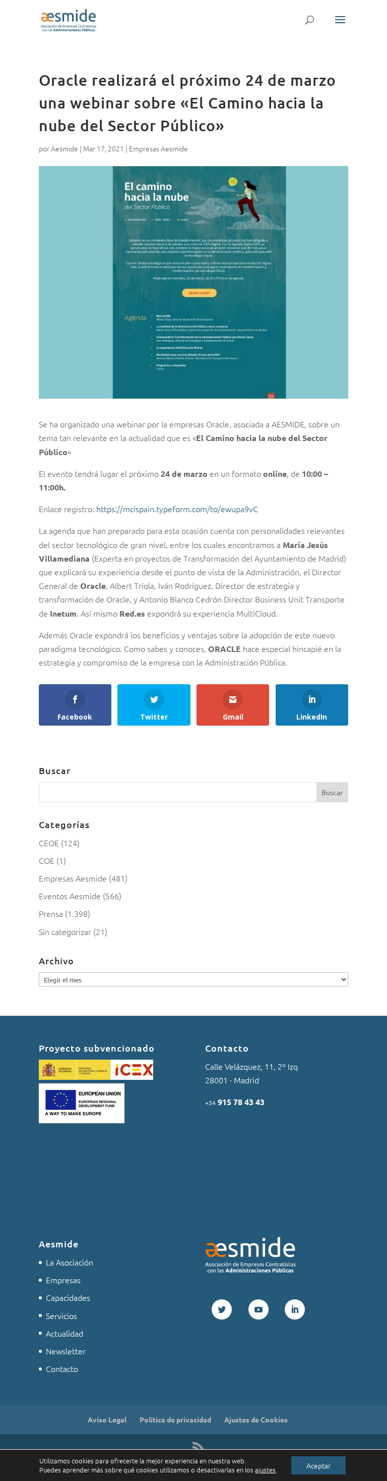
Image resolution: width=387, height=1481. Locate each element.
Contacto (62, 1368)
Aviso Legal (107, 1419)
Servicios (61, 1315)
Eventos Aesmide (70, 895)
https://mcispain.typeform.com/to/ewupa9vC (177, 508)
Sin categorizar (65, 931)
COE (46, 860)
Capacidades (68, 1297)
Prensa (51, 913)
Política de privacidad (175, 1419)
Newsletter (66, 1350)
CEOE (49, 842)
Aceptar (318, 1465)
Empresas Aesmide (158, 148)
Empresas (63, 1279)
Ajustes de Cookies (256, 1419)
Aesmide (64, 148)
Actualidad (64, 1333)
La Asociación (69, 1262)
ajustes (265, 1469)
